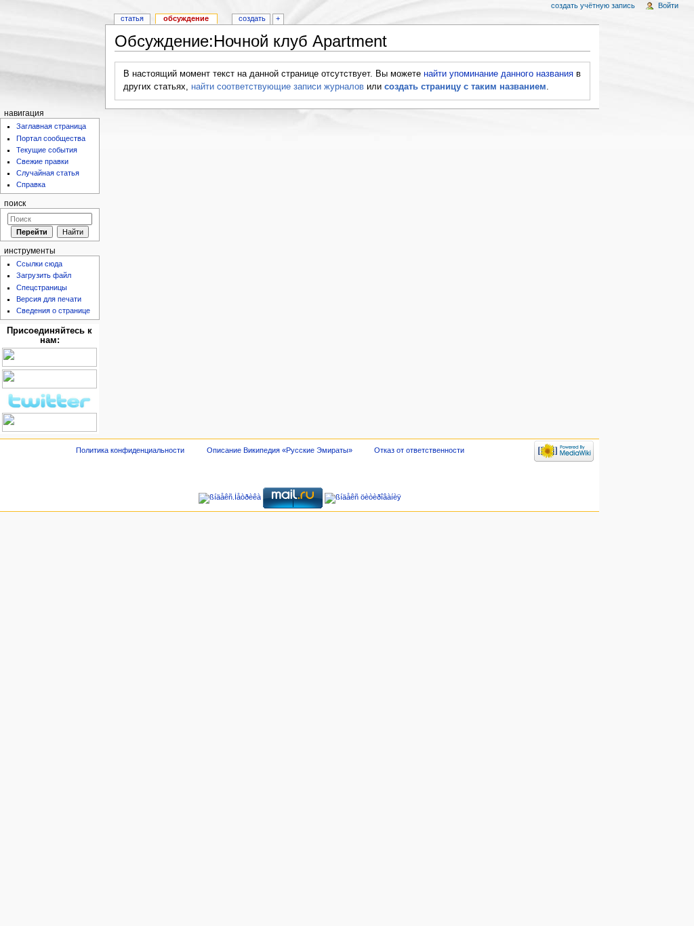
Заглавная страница (51, 126)
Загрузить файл (43, 275)
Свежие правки (42, 161)
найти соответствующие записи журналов (277, 87)
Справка (30, 184)
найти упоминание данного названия (498, 74)
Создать (252, 18)
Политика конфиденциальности (130, 450)
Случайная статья (47, 173)
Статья (132, 18)
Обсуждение (186, 18)
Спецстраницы (41, 287)
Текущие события (46, 150)
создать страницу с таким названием (465, 87)
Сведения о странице (53, 310)
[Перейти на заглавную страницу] (52, 52)
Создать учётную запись (593, 5)
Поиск (15, 203)
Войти (668, 5)
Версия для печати (48, 299)
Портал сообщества (50, 138)
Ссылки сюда (39, 264)
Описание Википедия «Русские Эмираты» (279, 450)
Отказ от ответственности (419, 450)
